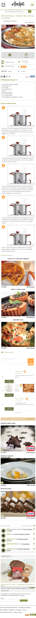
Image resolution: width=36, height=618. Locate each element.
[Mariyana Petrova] (3, 545)
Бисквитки (12, 610)
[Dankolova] (3, 540)
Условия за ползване (24, 607)
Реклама (18, 610)
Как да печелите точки (6, 612)
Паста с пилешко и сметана (22, 534)
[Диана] (3, 531)
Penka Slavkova (19, 399)
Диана (9, 529)
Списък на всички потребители (8, 607)
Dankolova (10, 539)
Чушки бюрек (26, 544)
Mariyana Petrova (12, 544)
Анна (16, 385)
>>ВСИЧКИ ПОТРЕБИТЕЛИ (27, 525)
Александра (18, 371)
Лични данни (3, 610)
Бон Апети (13, 21)
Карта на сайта (18, 612)
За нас (24, 610)
